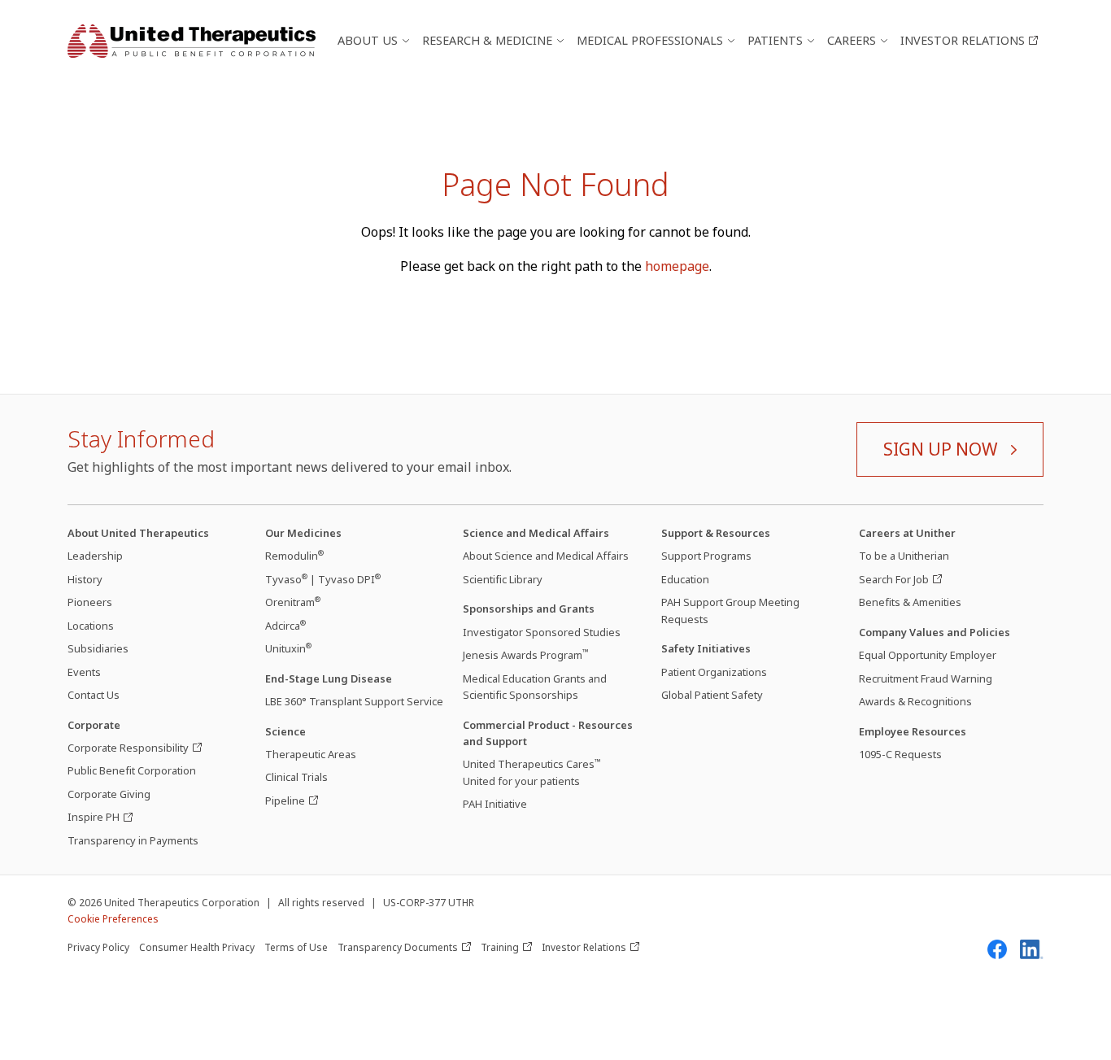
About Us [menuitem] (368, 40)
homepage (677, 266)
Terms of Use (296, 947)
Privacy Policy (98, 947)
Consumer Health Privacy (197, 947)
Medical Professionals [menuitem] (650, 40)
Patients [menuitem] (775, 40)
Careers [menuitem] (851, 40)
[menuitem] (969, 40)
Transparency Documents (398, 947)
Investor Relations (584, 947)
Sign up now (940, 449)
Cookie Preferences (113, 919)
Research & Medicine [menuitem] (487, 40)
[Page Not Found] (192, 41)
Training (500, 947)
